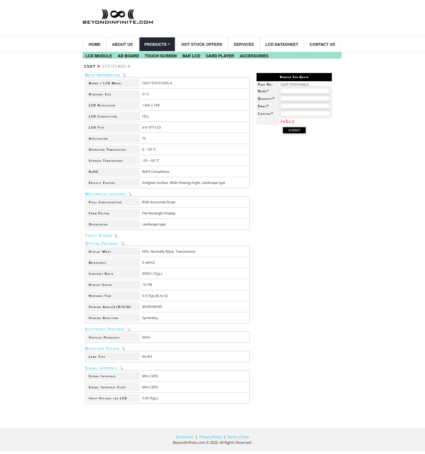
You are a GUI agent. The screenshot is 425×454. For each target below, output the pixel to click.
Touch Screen (161, 56)
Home (94, 44)
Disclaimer (185, 437)
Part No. (265, 84)
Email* (263, 106)
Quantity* (266, 98)
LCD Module (98, 56)
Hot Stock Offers (202, 44)
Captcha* (265, 113)
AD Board (128, 56)
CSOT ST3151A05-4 (295, 85)
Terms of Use (238, 437)
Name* (263, 91)
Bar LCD (191, 56)
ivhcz (287, 121)
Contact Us (322, 44)
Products (155, 44)
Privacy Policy (210, 437)
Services (244, 44)
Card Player (220, 56)
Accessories (254, 56)
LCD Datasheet (281, 44)
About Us (122, 44)
